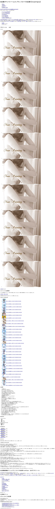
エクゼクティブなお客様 (9, 21)
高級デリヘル (7, 19)
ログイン (3, 6)
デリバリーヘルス (28, 20)
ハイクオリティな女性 (14, 20)
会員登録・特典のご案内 (4, 294)
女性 (18, 21)
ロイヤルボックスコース (4, 472)
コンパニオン (6, 11)
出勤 (20, 21)
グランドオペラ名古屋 (12, 19)
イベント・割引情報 (5, 480)
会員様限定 (11, 473)
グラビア (5, 15)
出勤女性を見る (2, 429)
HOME (3, 22)
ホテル (32, 19)
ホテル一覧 (5, 16)
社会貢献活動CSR (5, 487)
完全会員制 (23, 20)
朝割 (26, 21)
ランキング (11, 474)
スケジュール (6, 13)
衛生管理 (3, 488)
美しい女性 (35, 19)
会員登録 (21, 473)
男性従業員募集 (4, 484)
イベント (32, 21)
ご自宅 (30, 19)
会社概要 (3, 486)
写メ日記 (4, 14)
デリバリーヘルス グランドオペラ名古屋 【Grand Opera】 (9, 9)
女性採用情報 (4, 483)
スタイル (1, 20)
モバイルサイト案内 (5, 485)
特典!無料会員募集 (5, 7)
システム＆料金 (6, 12)
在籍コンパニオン (5, 23)
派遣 (19, 20)
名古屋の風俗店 (2, 19)
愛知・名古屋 (19, 19)
